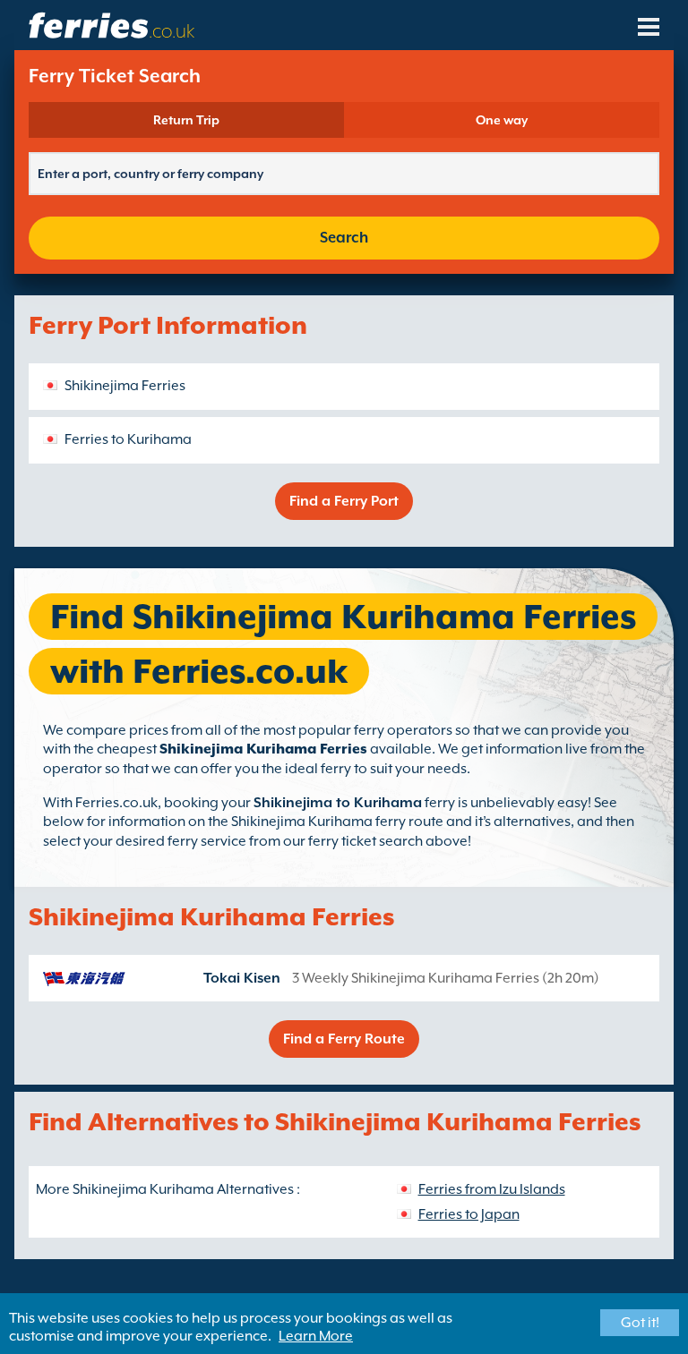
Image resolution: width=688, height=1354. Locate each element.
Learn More (316, 1336)
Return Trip (186, 120)
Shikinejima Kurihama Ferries (263, 749)
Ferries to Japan (469, 1214)
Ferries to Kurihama (128, 439)
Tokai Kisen (241, 978)
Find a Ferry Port (344, 501)
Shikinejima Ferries (124, 386)
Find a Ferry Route (344, 1039)
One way (502, 120)
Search (344, 237)
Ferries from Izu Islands (491, 1189)
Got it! (640, 1323)
